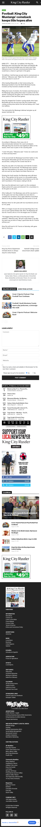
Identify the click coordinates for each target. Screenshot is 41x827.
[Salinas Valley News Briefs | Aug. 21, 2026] (6, 541)
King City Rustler (10, 767)
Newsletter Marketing (12, 737)
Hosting (8, 727)
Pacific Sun (9, 755)
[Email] (27, 237)
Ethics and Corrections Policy (14, 627)
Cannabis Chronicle (11, 788)
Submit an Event (10, 687)
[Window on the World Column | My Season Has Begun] (6, 533)
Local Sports (9, 664)
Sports (3, 10)
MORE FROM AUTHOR (25, 289)
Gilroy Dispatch (10, 761)
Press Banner (10, 773)
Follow (27, 481)
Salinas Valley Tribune (12, 775)
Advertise (8, 634)
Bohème (8, 786)
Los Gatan (9, 769)
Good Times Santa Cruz (13, 749)
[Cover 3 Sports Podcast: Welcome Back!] (6, 314)
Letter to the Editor (11, 619)
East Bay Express (11, 747)
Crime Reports (10, 644)
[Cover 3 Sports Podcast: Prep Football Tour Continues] (6, 296)
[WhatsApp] (23, 237)
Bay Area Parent (10, 785)
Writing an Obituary (11, 675)
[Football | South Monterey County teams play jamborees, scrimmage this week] (6, 305)
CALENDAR (9, 681)
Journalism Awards (11, 801)
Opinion (8, 646)
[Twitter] (14, 237)
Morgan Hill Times (11, 771)
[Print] (32, 237)
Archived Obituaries (11, 673)
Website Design (10, 725)
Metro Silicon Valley (11, 751)
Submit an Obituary (11, 677)
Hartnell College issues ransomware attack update (30, 250)
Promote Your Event (12, 689)
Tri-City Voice (9, 778)
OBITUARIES (9, 669)
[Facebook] (10, 237)
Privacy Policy (10, 623)
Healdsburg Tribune (11, 763)
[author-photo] (20, 264)
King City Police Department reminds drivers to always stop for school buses (11, 251)
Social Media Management (13, 731)
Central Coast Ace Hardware (14, 695)
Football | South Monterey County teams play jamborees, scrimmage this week (24, 305)
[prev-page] (3, 321)
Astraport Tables (11, 697)
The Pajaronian (10, 776)
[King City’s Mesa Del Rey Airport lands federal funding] (6, 549)
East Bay (8, 790)
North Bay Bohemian (12, 753)
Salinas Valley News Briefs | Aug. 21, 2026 (24, 539)
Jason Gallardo (6, 23)
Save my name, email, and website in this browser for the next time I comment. (20, 368)
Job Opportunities (11, 799)
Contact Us (9, 617)
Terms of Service (10, 625)
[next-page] (6, 321)
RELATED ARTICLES (9, 289)
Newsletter (9, 615)
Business (8, 642)
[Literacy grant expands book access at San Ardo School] (20, 507)
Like (28, 477)
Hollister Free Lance (11, 765)
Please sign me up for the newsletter (14, 373)
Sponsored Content (11, 733)
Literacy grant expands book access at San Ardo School (20, 514)
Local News (9, 640)
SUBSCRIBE (9, 609)
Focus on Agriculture (12, 658)
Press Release (10, 621)
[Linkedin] (18, 237)
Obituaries (9, 671)
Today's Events (10, 685)
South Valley (9, 792)
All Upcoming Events (12, 683)
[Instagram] (11, 815)
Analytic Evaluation (11, 735)
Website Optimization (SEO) (14, 729)
